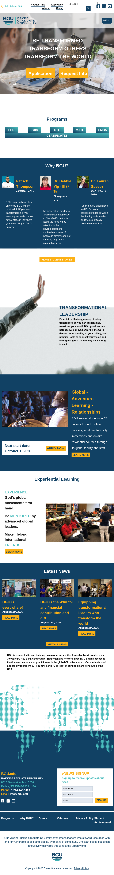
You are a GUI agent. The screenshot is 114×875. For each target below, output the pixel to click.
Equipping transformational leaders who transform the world (92, 612)
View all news (57, 644)
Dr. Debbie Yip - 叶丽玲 (62, 186)
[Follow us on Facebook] (99, 6)
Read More (11, 618)
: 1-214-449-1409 (13, 6)
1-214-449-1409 (20, 790)
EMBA (102, 130)
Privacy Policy (85, 818)
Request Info (73, 73)
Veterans (62, 818)
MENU (106, 20)
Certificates (57, 135)
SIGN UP (101, 800)
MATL (80, 130)
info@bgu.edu (19, 793)
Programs (7, 818)
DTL (57, 130)
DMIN (34, 130)
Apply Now (55, 448)
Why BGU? (57, 165)
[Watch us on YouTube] (110, 6)
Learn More (81, 455)
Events (42, 818)
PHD (11, 130)
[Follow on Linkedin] (104, 6)
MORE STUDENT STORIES (57, 259)
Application (40, 73)
